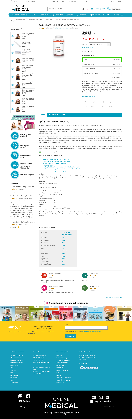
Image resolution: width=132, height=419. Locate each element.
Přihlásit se (70, 336)
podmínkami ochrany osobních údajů (92, 332)
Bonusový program (62, 370)
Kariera (58, 375)
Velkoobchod (54, 1)
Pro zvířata (13, 378)
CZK (111, 1)
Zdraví (12, 368)
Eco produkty (14, 375)
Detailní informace (87, 97)
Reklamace (59, 368)
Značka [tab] (64, 115)
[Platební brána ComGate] (100, 399)
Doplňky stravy (14, 365)
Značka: (75, 28)
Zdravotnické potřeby (16, 355)
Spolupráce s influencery (63, 380)
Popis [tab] (43, 115)
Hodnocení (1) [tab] (53, 115)
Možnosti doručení (87, 48)
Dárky (12, 373)
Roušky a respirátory (16, 360)
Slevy (12, 380)
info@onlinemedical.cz (44, 362)
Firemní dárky (73, 1)
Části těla (13, 370)
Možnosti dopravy (61, 358)
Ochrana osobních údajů (63, 360)
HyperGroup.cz (71, 414)
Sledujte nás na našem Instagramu (68, 302)
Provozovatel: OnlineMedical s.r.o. (41, 368)
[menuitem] (19, 15)
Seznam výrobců (61, 365)
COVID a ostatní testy (16, 358)
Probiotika (66, 232)
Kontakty (59, 355)
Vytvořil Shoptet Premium (109, 406)
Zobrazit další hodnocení (113, 297)
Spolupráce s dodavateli (63, 378)
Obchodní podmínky (62, 363)
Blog (63, 1)
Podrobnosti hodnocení (61, 28)
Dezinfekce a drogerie (17, 363)
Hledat (80, 8)
